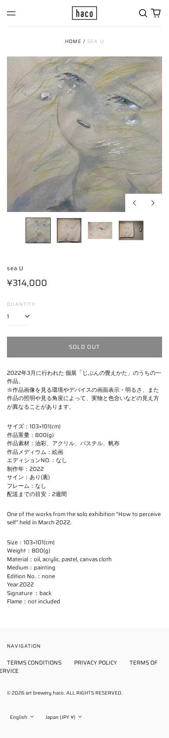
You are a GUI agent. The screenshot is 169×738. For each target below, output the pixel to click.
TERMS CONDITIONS (34, 662)
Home (73, 41)
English (19, 717)
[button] (142, 13)
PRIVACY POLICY (95, 662)
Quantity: (22, 304)
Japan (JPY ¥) (61, 717)
